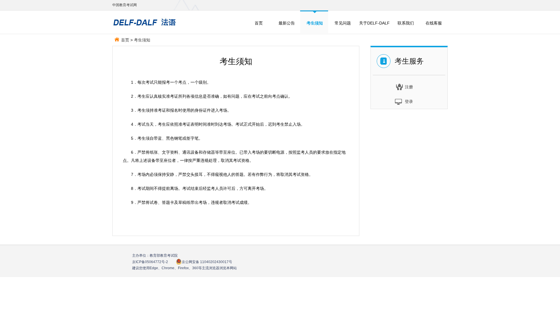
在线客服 (434, 23)
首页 (259, 23)
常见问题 (343, 23)
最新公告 (287, 23)
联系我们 (406, 23)
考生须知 (142, 40)
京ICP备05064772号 (150, 262)
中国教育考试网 (124, 5)
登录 (409, 101)
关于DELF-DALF (374, 23)
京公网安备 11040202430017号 (207, 262)
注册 (409, 87)
